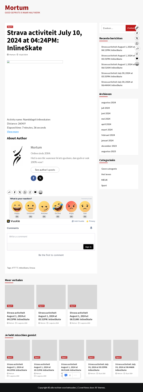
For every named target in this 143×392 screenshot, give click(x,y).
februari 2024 (108, 135)
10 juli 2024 (23, 55)
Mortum (17, 7)
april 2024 (106, 124)
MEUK (104, 180)
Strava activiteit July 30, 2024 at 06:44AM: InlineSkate (117, 83)
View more (13, 131)
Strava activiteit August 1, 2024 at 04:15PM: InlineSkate (18, 316)
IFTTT (15, 268)
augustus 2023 (108, 151)
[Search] (136, 22)
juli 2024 (105, 108)
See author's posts (45, 169)
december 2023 (109, 146)
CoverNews (83, 387)
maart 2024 (107, 129)
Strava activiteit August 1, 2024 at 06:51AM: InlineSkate (81, 316)
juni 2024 (105, 113)
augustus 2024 (108, 102)
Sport (10, 27)
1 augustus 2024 (22, 323)
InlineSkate (24, 268)
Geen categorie (109, 168)
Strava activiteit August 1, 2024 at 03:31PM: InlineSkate (49, 316)
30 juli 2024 (101, 373)
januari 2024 (107, 140)
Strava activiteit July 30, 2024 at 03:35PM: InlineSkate (117, 75)
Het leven (106, 174)
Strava (32, 268)
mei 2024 (105, 118)
